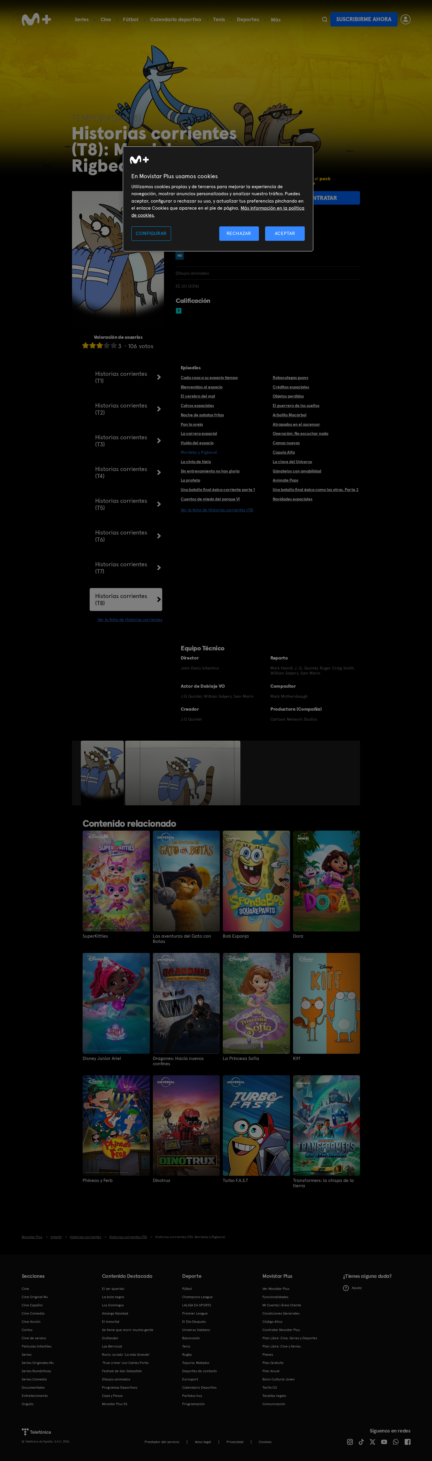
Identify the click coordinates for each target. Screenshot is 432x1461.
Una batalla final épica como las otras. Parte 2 (316, 489)
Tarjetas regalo (274, 1396)
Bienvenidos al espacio (201, 387)
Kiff (296, 1058)
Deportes (248, 19)
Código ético (272, 1322)
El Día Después (194, 1322)
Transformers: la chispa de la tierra (323, 1183)
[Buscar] (324, 19)
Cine (106, 19)
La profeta (190, 480)
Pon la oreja (192, 424)
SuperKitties (95, 936)
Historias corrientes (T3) (121, 441)
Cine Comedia (33, 1313)
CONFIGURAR (151, 233)
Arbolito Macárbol (290, 415)
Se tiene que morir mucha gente (127, 1330)
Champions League (197, 1297)
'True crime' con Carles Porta (125, 1363)
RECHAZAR (239, 233)
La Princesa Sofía (241, 1058)
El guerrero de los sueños (296, 405)
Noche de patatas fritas (202, 415)
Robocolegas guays (290, 377)
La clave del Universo (292, 461)
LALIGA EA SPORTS (196, 1305)
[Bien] (106, 345)
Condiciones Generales (280, 1313)
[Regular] (99, 345)
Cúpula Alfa (284, 452)
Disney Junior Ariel (102, 1058)
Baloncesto (191, 1338)
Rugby (187, 1355)
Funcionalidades (275, 1297)
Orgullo (28, 1404)
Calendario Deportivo (199, 1387)
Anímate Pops (285, 480)
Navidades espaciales (292, 499)
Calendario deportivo (175, 19)
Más (276, 20)
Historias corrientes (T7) (121, 568)
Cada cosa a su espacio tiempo (209, 377)
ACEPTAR (285, 233)
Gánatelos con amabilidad (297, 471)
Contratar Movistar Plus (281, 1330)
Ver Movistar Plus (275, 1289)
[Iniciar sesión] (406, 19)
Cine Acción (31, 1322)
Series (82, 19)
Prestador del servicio (162, 1442)
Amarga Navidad (115, 1313)
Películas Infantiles (36, 1346)
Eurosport (190, 1379)
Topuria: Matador (196, 1363)
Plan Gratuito (273, 1363)
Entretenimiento (35, 1396)
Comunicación (273, 1404)
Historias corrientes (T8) (121, 599)
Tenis (219, 19)
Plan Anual (270, 1371)
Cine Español (32, 1305)
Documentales (33, 1387)
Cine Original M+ (35, 1297)
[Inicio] (36, 19)
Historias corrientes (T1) (121, 377)
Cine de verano (34, 1338)
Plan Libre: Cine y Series (281, 1346)
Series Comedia (34, 1379)
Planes (267, 1355)
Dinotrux (161, 1180)
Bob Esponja (236, 936)
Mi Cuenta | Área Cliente (281, 1305)
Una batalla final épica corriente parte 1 (218, 489)
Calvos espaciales (197, 405)
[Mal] (92, 345)
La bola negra (113, 1297)
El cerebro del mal (198, 396)
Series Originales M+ (38, 1363)
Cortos (27, 1330)
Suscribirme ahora (363, 19)
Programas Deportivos (119, 1387)
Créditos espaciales (291, 387)
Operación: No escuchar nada (300, 433)
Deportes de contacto (199, 1371)
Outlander (110, 1338)
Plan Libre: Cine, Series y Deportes (289, 1338)
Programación (193, 1404)
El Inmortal (110, 1322)
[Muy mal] (85, 345)
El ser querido (113, 1289)
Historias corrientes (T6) (121, 536)
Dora (298, 936)
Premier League (195, 1313)
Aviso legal (203, 1442)
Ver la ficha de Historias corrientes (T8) (217, 509)
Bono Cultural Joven (278, 1379)
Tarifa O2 (269, 1387)
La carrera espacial (199, 433)
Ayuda (356, 1288)
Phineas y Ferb (98, 1180)
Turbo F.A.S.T (235, 1180)
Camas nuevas (286, 442)
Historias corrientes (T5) (121, 504)
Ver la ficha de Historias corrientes (130, 619)
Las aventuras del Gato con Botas (182, 939)
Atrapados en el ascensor (296, 424)
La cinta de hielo (196, 461)
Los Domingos (113, 1305)
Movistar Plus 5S (114, 1404)
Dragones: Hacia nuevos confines (178, 1061)
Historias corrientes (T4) (121, 472)
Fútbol (130, 19)
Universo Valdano (196, 1330)
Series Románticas (36, 1371)
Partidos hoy (192, 1396)
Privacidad (235, 1442)
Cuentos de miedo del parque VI (210, 499)
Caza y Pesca (112, 1396)
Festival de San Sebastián (122, 1371)
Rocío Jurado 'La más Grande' (126, 1355)
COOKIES (265, 1442)
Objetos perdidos (288, 396)
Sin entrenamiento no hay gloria (210, 471)
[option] (103, 773)
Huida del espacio (197, 442)
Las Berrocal (112, 1346)
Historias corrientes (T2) (121, 409)
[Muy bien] (113, 345)
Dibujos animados (116, 1379)
